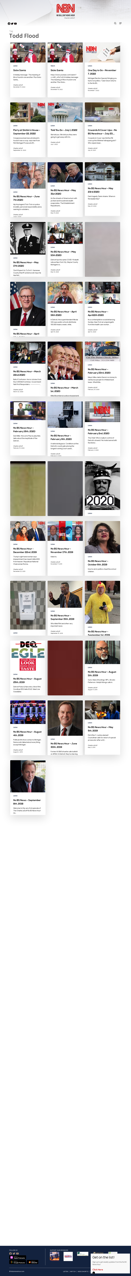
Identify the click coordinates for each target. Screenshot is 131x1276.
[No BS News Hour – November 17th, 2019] (65, 548)
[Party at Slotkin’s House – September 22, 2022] (28, 130)
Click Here (98, 1270)
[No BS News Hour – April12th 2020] (102, 310)
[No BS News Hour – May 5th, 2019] (102, 727)
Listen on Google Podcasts (17, 1262)
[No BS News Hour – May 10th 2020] (65, 250)
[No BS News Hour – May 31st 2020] (65, 190)
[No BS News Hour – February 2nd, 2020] (102, 429)
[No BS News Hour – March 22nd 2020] (28, 370)
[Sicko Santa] (28, 70)
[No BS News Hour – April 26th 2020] (28, 321)
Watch (53, 66)
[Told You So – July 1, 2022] (65, 130)
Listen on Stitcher (32, 1262)
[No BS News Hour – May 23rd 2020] (102, 189)
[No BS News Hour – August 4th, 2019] (28, 729)
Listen (15, 66)
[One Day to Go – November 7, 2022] (102, 70)
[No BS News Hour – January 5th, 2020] (102, 503)
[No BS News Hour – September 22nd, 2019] (28, 623)
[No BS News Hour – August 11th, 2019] (102, 670)
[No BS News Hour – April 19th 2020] (65, 310)
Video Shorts (83, 1271)
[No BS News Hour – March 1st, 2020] (65, 378)
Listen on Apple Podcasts (17, 1257)
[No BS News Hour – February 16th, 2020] (28, 428)
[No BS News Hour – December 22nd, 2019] (28, 548)
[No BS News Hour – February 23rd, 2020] (102, 369)
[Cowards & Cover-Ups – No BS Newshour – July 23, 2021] (102, 130)
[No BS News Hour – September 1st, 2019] (102, 620)
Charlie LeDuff (18, 85)
